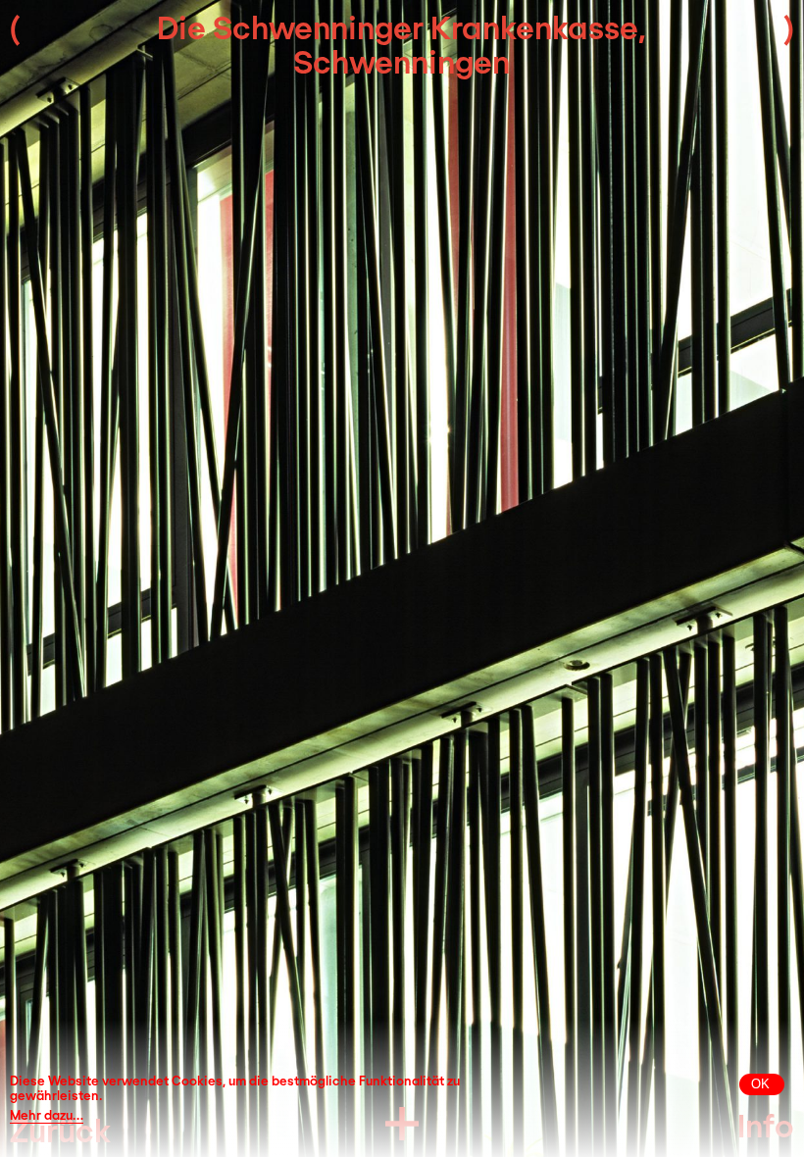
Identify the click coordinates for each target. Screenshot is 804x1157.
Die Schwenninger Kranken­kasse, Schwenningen (401, 43)
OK (760, 1084)
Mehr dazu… (46, 1115)
